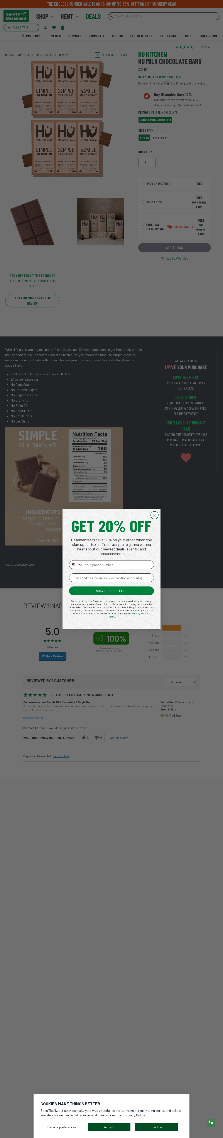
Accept (109, 1127)
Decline (156, 1127)
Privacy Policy (140, 613)
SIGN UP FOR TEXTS (111, 590)
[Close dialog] (154, 515)
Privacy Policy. (134, 1115)
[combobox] (76, 564)
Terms (111, 616)
